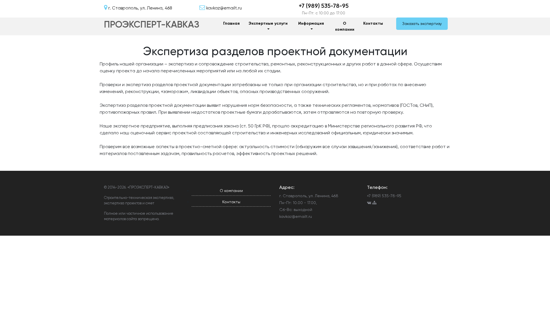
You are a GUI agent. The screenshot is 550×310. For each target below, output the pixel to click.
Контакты (373, 23)
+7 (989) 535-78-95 (324, 5)
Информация (311, 23)
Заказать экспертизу (422, 23)
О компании (344, 26)
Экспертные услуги (268, 23)
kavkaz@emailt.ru (295, 216)
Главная (231, 23)
